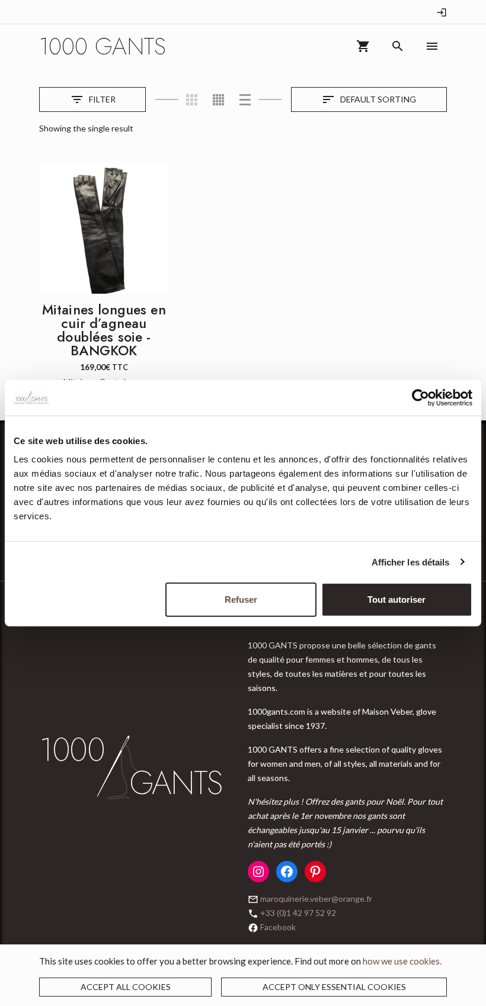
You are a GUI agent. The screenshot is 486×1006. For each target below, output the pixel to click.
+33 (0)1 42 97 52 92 (298, 913)
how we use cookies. (402, 961)
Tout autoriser (396, 599)
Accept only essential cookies (334, 987)
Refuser (241, 599)
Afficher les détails (411, 562)
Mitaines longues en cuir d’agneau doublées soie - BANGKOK (104, 330)
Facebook (278, 927)
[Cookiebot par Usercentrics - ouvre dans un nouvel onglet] (420, 397)
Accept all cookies (126, 987)
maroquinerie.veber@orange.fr (316, 898)
